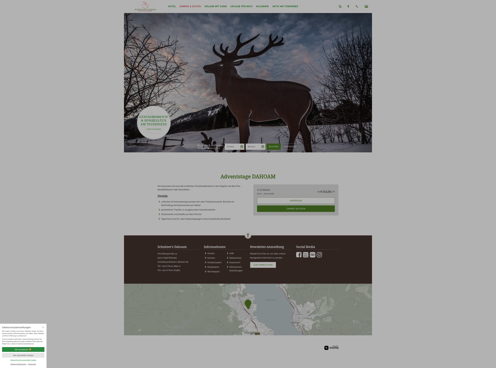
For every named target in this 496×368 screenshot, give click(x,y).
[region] (23, 337)
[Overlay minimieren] (43, 327)
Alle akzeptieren (21, 350)
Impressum (32, 364)
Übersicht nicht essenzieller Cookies (23, 360)
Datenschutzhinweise (18, 364)
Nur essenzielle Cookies (23, 355)
